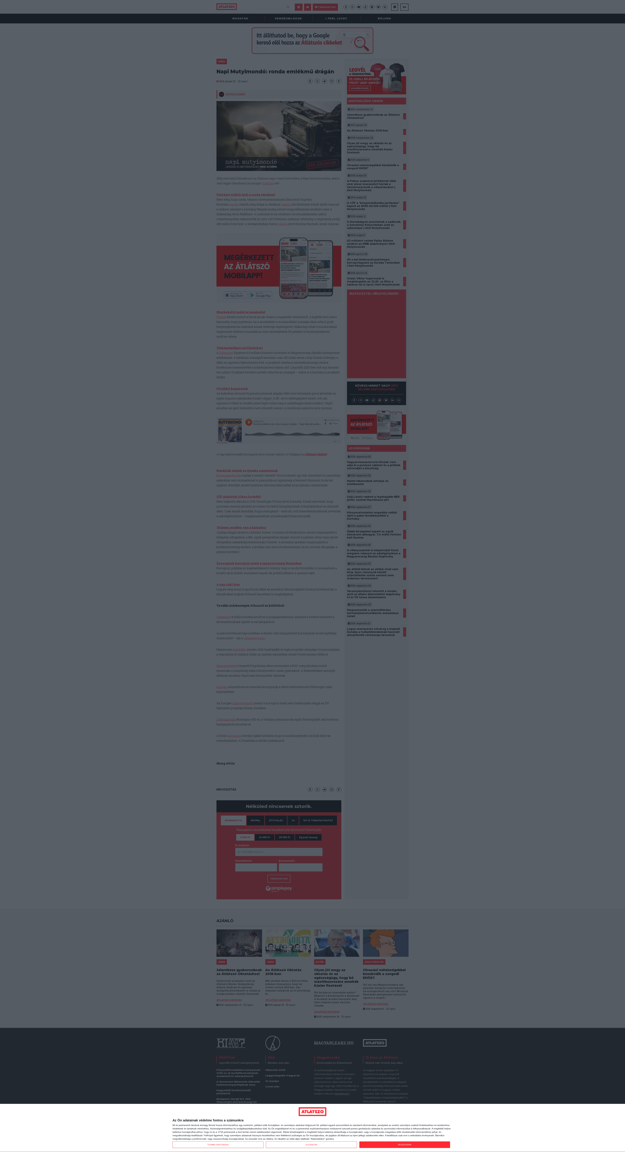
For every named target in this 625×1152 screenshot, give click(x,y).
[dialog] (312, 1128)
